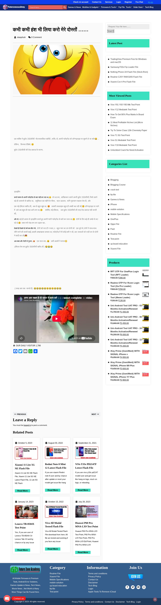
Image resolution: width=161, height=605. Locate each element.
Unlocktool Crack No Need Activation (127, 150)
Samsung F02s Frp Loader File (124, 67)
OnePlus (114, 219)
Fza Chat (139, 2)
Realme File (115, 234)
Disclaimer (120, 602)
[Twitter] (133, 587)
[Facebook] (127, 587)
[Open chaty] (7, 598)
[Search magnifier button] (65, 7)
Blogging (114, 180)
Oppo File (114, 224)
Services (108, 2)
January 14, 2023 (25, 502)
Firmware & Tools (108, 7)
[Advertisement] (56, 118)
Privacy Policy (78, 602)
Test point (114, 239)
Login (118, 2)
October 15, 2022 (56, 502)
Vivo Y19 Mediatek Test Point (123, 145)
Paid (112, 229)
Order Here (137, 7)
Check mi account (80, 2)
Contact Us (96, 2)
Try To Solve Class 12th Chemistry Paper (128, 130)
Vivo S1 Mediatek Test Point (122, 140)
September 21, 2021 (87, 443)
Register (128, 2)
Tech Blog (149, 7)
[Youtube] (138, 587)
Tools (128, 7)
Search (110, 31)
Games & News (74, 7)
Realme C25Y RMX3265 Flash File (126, 77)
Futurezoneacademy (16, 7)
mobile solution (117, 209)
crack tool (114, 190)
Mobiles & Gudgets (90, 7)
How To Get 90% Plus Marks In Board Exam (127, 116)
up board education (119, 244)
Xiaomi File (115, 249)
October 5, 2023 (25, 443)
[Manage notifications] (155, 599)
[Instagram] (144, 587)
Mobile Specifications (120, 214)
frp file (113, 195)
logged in (27, 425)
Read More (21, 490)
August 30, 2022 (55, 443)
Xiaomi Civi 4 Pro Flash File (122, 82)
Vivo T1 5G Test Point (120, 135)
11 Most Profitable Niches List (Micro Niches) (126, 124)
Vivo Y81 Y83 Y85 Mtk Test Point (125, 105)
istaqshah (21, 37)
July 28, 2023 (84, 502)
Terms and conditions (94, 602)
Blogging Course (118, 185)
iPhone (113, 204)
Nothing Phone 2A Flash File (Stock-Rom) (129, 72)
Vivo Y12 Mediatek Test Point (123, 109)
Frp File (121, 7)
